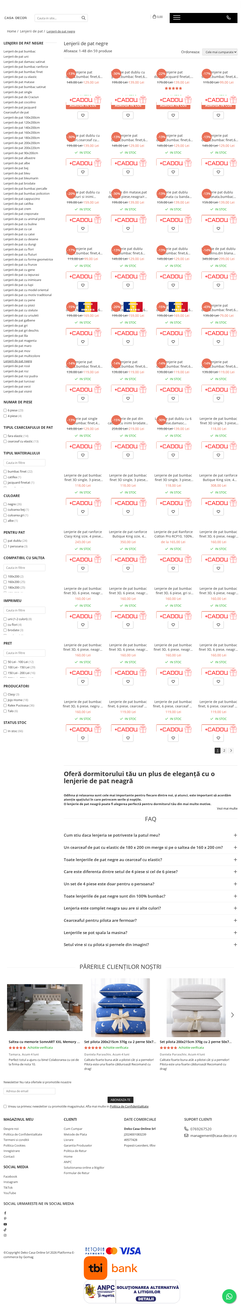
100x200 (13, 576)
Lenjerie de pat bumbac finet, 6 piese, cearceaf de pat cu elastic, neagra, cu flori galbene (173, 703)
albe (11, 520)
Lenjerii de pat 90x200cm (21, 153)
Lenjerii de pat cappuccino (22, 199)
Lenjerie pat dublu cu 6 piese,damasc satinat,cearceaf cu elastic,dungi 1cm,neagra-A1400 (173, 420)
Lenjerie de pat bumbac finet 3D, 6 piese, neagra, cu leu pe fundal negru (218, 647)
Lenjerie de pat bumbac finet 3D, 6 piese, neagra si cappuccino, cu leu (83, 590)
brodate (14, 630)
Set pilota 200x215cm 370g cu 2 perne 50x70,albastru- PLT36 (132, 1041)
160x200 (13, 582)
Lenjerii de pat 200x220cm (22, 148)
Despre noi (11, 1129)
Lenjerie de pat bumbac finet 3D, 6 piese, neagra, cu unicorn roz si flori (173, 647)
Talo (11, 711)
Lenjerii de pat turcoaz (19, 381)
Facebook (10, 1176)
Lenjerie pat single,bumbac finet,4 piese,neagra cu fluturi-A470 (218, 74)
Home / (13, 31)
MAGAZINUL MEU (18, 1119)
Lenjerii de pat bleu (17, 173)
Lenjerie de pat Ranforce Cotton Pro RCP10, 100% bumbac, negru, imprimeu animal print (173, 534)
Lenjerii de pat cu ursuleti (21, 315)
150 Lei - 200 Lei (18, 673)
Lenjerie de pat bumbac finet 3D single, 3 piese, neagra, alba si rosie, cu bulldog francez (218, 420)
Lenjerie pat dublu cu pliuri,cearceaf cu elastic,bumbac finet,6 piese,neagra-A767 (82, 137)
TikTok (8, 1187)
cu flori (13, 624)
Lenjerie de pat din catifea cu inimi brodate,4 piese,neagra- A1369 (128, 420)
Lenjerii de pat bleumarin (21, 178)
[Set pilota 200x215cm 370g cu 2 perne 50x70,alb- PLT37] (196, 1007)
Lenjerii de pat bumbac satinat (25, 87)
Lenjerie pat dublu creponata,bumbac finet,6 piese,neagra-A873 (218, 194)
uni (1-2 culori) (18, 619)
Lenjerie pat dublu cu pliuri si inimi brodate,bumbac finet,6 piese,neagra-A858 (82, 194)
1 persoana (16, 546)
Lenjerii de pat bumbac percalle (25, 188)
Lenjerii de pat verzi (17, 386)
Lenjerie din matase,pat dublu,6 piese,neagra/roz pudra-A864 (128, 194)
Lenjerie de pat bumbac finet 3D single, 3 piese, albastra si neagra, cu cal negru (83, 477)
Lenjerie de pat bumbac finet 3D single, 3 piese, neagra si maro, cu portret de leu (128, 477)
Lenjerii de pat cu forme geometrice (28, 259)
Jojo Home (15, 700)
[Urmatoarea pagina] (231, 751)
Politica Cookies (14, 1145)
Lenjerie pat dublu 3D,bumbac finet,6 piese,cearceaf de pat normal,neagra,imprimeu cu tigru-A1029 (173, 250)
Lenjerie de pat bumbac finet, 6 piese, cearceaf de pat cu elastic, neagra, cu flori (218, 703)
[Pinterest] (5, 1218)
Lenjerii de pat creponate (21, 214)
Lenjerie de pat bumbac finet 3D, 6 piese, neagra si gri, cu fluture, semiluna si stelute (218, 534)
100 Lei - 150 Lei (18, 667)
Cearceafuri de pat (16, 112)
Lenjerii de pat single (18, 92)
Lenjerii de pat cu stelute (21, 310)
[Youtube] (5, 1224)
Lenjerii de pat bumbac (20, 51)
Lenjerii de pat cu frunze (20, 264)
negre (12, 504)
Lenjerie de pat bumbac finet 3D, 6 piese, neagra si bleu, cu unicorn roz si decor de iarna (128, 590)
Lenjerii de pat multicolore (22, 356)
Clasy (11, 694)
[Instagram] (5, 1235)
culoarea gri (16, 515)
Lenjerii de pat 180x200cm (22, 138)
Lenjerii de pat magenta (20, 340)
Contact (9, 1156)
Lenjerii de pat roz (16, 371)
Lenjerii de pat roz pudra (21, 376)
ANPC (68, 1162)
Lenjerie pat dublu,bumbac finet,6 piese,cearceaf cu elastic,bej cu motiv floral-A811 (218, 137)
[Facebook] (5, 1213)
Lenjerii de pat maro (18, 346)
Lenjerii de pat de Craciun (21, 97)
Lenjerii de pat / (33, 31)
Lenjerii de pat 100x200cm (22, 117)
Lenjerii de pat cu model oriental (26, 290)
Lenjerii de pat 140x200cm (22, 127)
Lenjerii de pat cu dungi (20, 244)
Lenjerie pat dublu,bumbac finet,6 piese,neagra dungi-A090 (83, 74)
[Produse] (177, 18)
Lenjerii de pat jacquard (20, 107)
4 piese (12, 416)
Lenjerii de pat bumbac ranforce (26, 66)
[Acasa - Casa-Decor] (16, 18)
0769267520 (200, 1129)
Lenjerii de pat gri (16, 325)
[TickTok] (5, 1230)
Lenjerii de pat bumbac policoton (27, 193)
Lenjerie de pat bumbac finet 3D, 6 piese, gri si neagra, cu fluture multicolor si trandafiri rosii (173, 590)
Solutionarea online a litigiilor (84, 1167)
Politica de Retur (75, 1151)
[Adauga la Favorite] (82, 115)
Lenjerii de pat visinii (18, 391)
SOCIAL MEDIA (16, 1166)
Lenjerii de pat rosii (17, 366)
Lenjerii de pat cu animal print (24, 219)
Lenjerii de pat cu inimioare (22, 280)
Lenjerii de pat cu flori (19, 249)
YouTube (10, 1193)
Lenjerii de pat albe (17, 163)
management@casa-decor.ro (213, 1135)
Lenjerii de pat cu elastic (20, 77)
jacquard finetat (19, 482)
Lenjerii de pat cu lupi (18, 285)
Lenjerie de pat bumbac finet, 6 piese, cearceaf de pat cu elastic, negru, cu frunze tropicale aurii (128, 703)
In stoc (12, 731)
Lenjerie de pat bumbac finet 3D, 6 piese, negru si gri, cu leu (83, 703)
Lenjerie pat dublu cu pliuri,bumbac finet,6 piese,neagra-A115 (128, 74)
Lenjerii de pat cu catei (19, 234)
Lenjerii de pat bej (16, 168)
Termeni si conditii (16, 1140)
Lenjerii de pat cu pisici (19, 305)
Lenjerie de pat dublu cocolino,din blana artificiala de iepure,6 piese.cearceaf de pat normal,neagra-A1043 (218, 250)
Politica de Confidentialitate (129, 1106)
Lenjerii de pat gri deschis (21, 330)
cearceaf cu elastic (20, 441)
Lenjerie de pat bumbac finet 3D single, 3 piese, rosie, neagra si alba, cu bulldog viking (173, 477)
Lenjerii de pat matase (19, 82)
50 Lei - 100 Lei (18, 662)
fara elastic (15, 436)
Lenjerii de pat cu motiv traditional (28, 295)
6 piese (12, 410)
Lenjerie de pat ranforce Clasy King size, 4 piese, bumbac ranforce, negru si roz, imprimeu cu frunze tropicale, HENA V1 (83, 534)
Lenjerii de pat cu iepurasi (21, 275)
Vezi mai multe (227, 808)
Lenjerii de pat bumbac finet (23, 72)
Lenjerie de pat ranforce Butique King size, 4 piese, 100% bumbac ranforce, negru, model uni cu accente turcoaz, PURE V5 (218, 477)
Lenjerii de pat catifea (18, 203)
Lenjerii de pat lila (16, 335)
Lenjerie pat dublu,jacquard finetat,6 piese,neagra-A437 (173, 74)
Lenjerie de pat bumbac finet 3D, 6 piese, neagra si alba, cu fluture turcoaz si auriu (128, 647)
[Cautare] (83, 18)
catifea (12, 477)
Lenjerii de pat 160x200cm (22, 132)
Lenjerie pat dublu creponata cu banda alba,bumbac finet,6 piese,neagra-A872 (173, 194)
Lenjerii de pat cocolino (20, 102)
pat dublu (15, 540)
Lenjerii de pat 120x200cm (22, 122)
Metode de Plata (75, 1134)
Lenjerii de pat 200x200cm (22, 143)
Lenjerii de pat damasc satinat (24, 62)
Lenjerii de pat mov (17, 351)
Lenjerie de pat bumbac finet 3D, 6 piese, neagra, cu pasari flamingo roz (83, 647)
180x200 (13, 587)
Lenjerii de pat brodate (19, 183)
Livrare (68, 1140)
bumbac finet (17, 471)
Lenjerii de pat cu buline (20, 224)
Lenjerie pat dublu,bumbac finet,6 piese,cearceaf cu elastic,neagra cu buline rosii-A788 (128, 137)
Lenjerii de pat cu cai (18, 229)
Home (68, 1156)
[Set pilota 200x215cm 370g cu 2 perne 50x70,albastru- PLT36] (120, 1007)
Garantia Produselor (78, 1145)
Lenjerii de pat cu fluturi (20, 254)
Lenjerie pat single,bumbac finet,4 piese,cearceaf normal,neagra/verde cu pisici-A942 (83, 250)
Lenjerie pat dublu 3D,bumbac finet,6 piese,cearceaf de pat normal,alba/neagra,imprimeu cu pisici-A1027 (128, 250)
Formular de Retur (76, 1173)
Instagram (11, 1182)
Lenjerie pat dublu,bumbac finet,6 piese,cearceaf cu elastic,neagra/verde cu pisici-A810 (173, 137)
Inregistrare (12, 1151)
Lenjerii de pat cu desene (21, 239)
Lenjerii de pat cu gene (19, 270)
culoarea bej (16, 509)
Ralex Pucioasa (18, 705)
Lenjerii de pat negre (18, 361)
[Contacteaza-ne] (228, 17)
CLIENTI (70, 1119)
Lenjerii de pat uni (16, 56)
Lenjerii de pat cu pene (19, 300)
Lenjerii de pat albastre (19, 158)
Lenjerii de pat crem (17, 209)
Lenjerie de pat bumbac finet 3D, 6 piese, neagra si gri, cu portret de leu (218, 590)
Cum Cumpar (73, 1129)
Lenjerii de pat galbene (19, 320)
